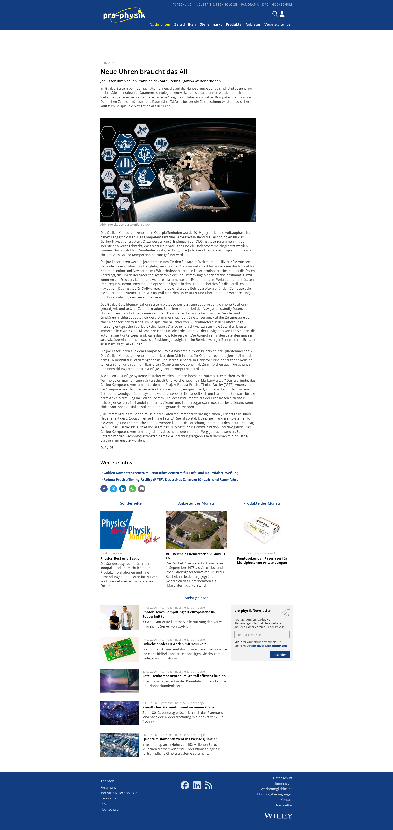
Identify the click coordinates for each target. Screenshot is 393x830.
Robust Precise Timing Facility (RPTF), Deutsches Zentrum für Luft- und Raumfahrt (171, 479)
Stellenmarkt (211, 24)
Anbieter (253, 24)
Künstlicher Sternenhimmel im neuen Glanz (178, 707)
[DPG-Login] (282, 14)
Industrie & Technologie (216, 4)
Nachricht (165, 607)
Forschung (182, 4)
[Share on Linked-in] (122, 488)
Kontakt (287, 799)
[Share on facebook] (104, 488)
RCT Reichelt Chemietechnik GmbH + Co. (195, 556)
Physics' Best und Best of (120, 558)
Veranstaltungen (278, 24)
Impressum (284, 783)
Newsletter (284, 805)
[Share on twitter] (113, 488)
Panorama (250, 4)
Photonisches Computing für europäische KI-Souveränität (178, 614)
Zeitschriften (185, 24)
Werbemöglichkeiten (277, 789)
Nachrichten (160, 24)
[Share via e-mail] (141, 488)
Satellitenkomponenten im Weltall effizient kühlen (184, 676)
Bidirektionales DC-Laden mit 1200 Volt (174, 644)
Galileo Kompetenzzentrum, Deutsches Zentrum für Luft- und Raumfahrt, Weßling (171, 473)
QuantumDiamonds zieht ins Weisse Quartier (179, 739)
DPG (265, 4)
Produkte (234, 24)
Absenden (280, 655)
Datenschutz (283, 778)
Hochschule (282, 4)
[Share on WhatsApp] (132, 488)
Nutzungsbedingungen (275, 794)
